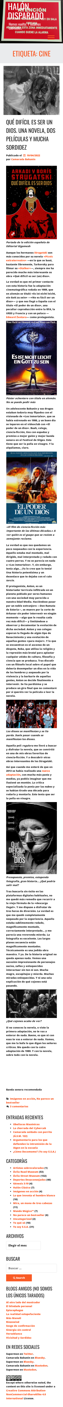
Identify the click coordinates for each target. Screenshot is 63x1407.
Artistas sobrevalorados (28, 1168)
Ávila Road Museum (25, 1171)
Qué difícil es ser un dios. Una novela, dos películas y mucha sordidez (30, 134)
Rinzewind (12, 1322)
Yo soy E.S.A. (21, 1226)
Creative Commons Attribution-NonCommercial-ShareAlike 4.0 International (26, 1394)
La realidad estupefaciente (23, 1314)
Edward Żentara (16, 317)
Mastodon (41, 1365)
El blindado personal (19, 1306)
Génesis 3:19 (21, 1183)
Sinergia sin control (18, 1329)
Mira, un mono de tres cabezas (32, 1203)
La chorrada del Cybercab (29, 1128)
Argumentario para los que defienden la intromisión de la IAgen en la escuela (32, 1143)
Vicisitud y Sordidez (18, 1337)
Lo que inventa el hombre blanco (34, 1195)
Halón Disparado (26, 11)
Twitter (28, 1353)
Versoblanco (14, 1333)
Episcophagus (14, 1310)
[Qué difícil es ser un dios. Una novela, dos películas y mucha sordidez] (31, 90)
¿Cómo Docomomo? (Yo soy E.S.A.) (34, 1151)
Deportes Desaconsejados (29, 1179)
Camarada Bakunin (23, 159)
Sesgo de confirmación (20, 1325)
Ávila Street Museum (26, 1175)
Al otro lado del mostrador (23, 1302)
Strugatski (40, 252)
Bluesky (40, 1357)
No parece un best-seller (28, 1215)
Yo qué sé (19, 1222)
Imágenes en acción (22, 1098)
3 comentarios (19, 1106)
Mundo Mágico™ (23, 1211)
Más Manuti (13, 1318)
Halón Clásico (21, 1187)
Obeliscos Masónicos (26, 1124)
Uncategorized (22, 1219)
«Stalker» (24, 268)
